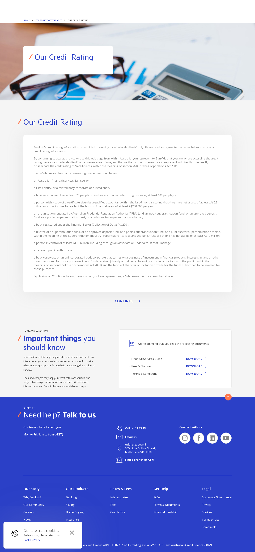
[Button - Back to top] (228, 397)
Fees (113, 505)
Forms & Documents (167, 505)
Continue (124, 301)
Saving (70, 505)
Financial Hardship (165, 512)
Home (26, 20)
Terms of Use (210, 520)
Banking (71, 497)
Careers (28, 512)
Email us (131, 437)
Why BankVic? (32, 497)
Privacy (206, 505)
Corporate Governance (49, 20)
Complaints (209, 527)
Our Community (33, 505)
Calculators (117, 512)
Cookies (207, 512)
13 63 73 (140, 428)
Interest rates (119, 497)
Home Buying (75, 512)
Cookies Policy (32, 540)
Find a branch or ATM (139, 460)
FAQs (157, 497)
